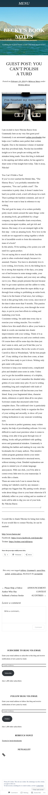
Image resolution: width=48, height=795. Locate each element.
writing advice (16, 574)
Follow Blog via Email (24, 696)
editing (23, 570)
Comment (38, 627)
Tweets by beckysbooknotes (12, 741)
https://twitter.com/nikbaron (21, 541)
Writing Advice (24, 85)
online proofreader (34, 137)
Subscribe (8, 673)
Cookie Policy (40, 785)
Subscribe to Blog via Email (24, 650)
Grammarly (31, 570)
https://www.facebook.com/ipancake (26, 538)
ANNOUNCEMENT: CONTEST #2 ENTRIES (36, 592)
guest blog (41, 570)
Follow (7, 719)
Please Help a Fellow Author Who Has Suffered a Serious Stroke (13, 592)
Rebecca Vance (34, 81)
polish (7, 574)
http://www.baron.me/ (11, 534)
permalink (38, 574)
